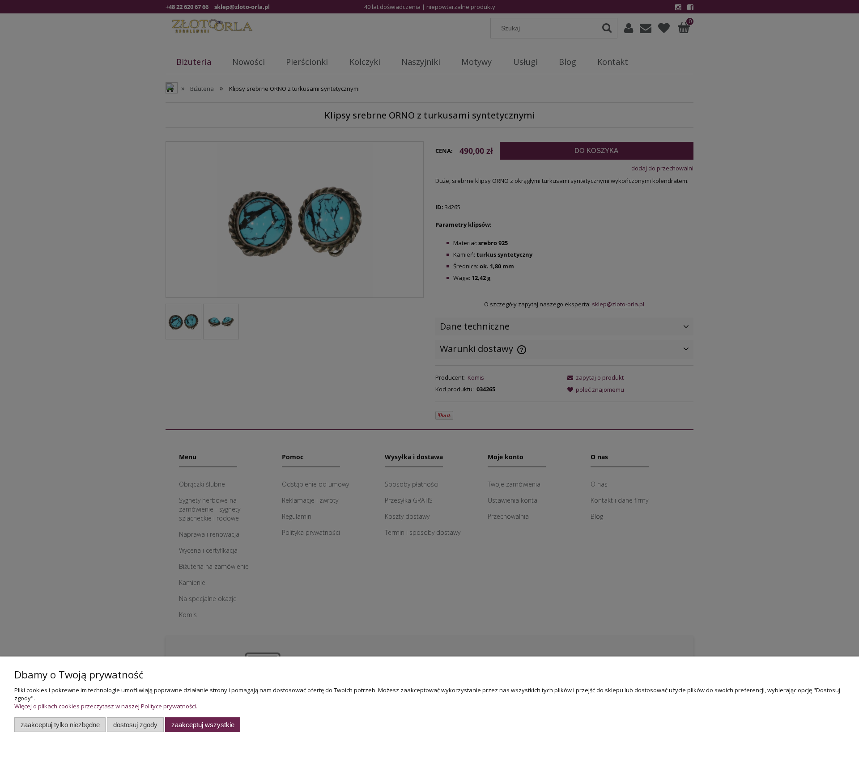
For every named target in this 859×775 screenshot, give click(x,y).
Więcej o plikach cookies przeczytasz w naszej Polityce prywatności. (105, 706)
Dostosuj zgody (135, 724)
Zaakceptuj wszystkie (202, 724)
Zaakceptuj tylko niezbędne (60, 724)
